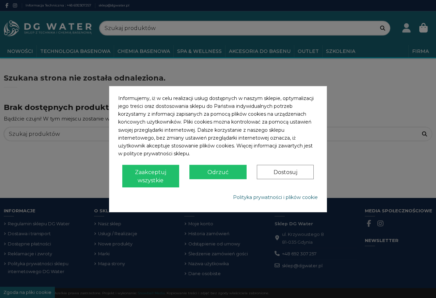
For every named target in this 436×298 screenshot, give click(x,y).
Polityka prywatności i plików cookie (275, 197)
